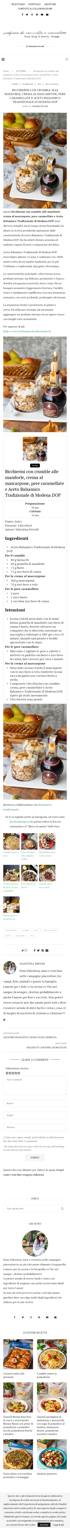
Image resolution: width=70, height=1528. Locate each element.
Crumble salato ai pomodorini (47, 1375)
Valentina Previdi (40, 106)
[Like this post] (28, 950)
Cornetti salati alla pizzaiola (13, 1375)
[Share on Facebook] (34, 950)
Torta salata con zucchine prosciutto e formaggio (17, 1475)
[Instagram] (32, 14)
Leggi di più (58, 1525)
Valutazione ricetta (17, 1068)
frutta (7, 936)
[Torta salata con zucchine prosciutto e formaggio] (18, 1454)
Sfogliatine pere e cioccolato (47, 854)
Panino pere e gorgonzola (10, 917)
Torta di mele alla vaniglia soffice (28, 856)
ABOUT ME (50, 4)
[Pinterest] (37, 14)
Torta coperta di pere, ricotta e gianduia (10, 887)
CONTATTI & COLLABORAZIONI (35, 8)
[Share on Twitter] (38, 950)
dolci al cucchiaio (50, 930)
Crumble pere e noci (11, 854)
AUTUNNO (21, 71)
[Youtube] (42, 14)
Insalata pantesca (47, 1473)
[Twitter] (27, 14)
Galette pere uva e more (45, 885)
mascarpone (20, 936)
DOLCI (39, 84)
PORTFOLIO (34, 4)
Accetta (44, 1524)
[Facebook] (22, 14)
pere (32, 936)
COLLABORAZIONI (27, 84)
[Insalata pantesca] (52, 1454)
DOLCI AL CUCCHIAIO (51, 84)
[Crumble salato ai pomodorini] (52, 1354)
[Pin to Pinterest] (42, 950)
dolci (36, 930)
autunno (25, 930)
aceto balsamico (11, 930)
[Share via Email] (46, 950)
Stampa (35, 465)
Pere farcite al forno (28, 885)
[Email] (47, 14)
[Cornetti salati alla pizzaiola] (18, 1354)
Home (6, 71)
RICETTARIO (18, 4)
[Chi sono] (35, 1243)
